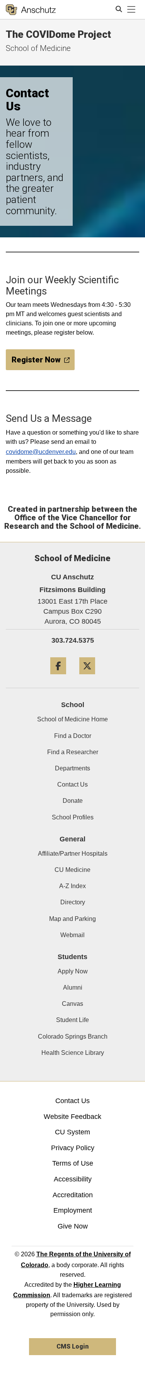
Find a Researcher (72, 752)
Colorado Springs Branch (72, 1036)
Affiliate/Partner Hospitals (72, 853)
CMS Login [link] (72, 1346)
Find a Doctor (72, 736)
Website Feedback (72, 1116)
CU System (72, 1132)
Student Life (72, 1020)
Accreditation (73, 1195)
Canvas (72, 1003)
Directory (72, 902)
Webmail (72, 935)
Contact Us (72, 784)
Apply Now (73, 971)
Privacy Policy (72, 1148)
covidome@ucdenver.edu (41, 451)
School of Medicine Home (72, 719)
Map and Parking (72, 919)
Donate (73, 800)
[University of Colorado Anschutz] (31, 9)
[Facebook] (58, 677)
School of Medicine (38, 48)
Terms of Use (72, 1163)
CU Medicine (72, 869)
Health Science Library (72, 1052)
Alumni (72, 987)
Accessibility (73, 1179)
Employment (72, 1210)
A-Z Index (72, 886)
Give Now (73, 1226)
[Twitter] (87, 677)
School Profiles (73, 817)
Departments (72, 768)
